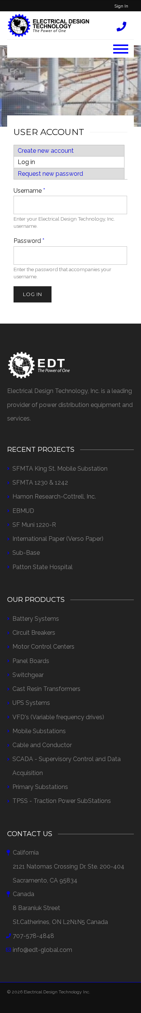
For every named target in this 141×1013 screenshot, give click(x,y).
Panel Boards (30, 661)
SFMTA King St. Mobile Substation (60, 468)
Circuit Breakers (33, 632)
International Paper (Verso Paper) (57, 538)
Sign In (121, 6)
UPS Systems (31, 702)
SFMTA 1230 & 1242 (40, 482)
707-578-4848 (33, 935)
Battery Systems (35, 618)
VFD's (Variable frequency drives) (58, 717)
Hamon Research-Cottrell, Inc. (54, 496)
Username (29, 190)
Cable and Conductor (42, 745)
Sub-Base (26, 552)
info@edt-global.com (42, 949)
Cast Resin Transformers (46, 688)
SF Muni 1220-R (34, 524)
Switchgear (28, 674)
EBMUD (23, 510)
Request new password (50, 173)
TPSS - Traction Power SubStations (61, 800)
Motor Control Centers (43, 646)
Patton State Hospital (42, 567)
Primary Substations (40, 786)
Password (29, 240)
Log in (42, 162)
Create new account (46, 150)
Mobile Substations (39, 731)
